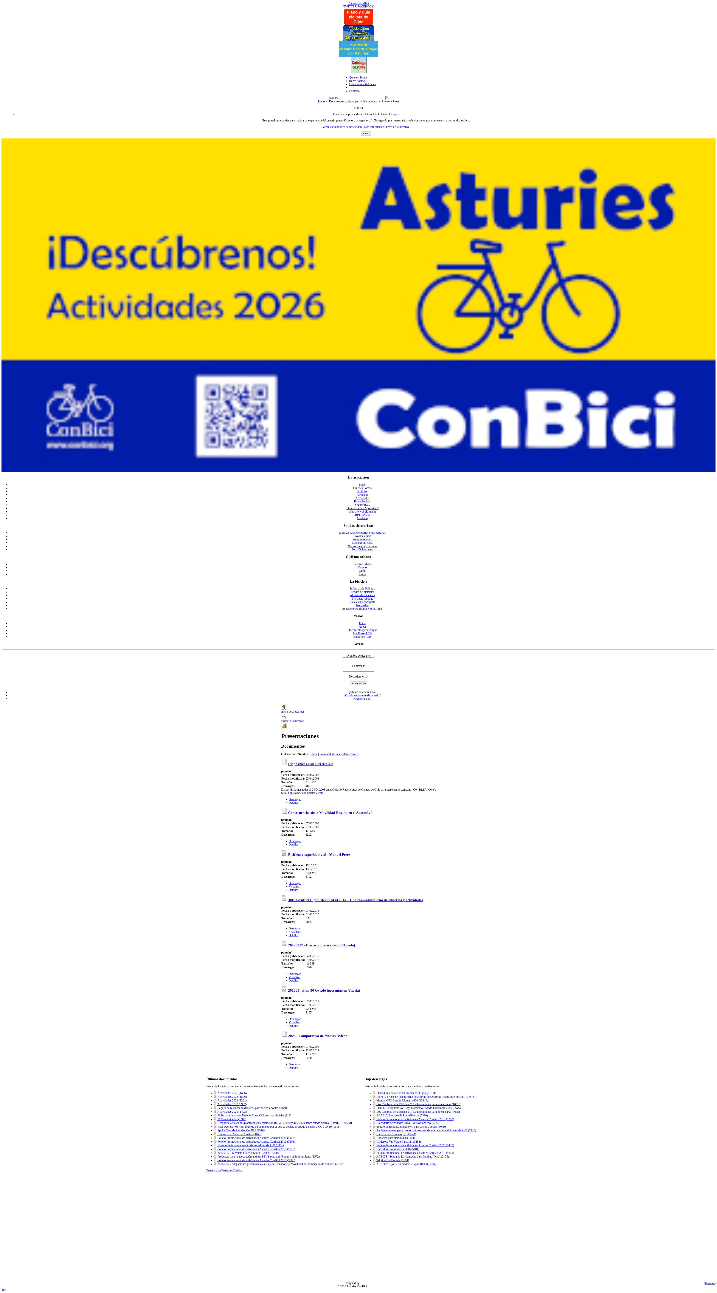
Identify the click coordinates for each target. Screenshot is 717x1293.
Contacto (354, 90)
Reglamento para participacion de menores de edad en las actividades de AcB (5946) (426, 1130)
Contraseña (358, 665)
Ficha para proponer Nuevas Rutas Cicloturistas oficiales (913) (254, 1115)
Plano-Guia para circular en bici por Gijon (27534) (406, 1093)
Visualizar (294, 886)
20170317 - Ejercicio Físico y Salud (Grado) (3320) (248, 1152)
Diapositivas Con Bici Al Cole (310, 764)
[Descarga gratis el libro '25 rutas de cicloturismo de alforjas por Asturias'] (358, 56)
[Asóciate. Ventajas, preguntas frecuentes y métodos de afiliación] (358, 40)
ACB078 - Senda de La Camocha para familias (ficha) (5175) (412, 1156)
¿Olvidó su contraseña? (362, 692)
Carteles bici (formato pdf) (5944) (396, 1134)
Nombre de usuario (358, 655)
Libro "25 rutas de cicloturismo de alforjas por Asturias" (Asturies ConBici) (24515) (425, 1096)
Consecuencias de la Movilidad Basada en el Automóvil (330, 813)
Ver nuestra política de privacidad (342, 126)
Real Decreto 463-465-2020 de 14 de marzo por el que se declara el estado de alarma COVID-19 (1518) (278, 1126)
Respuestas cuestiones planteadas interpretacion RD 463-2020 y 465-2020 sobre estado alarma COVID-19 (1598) (284, 1122)
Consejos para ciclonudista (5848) (396, 1137)
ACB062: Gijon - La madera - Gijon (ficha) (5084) (406, 1164)
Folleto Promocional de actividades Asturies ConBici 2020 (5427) (256, 1137)
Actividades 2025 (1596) (232, 1096)
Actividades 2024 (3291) (232, 1100)
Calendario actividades (362, 84)
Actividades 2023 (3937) (232, 1104)
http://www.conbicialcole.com (305, 792)
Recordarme (356, 676)
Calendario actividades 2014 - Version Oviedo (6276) (407, 1122)
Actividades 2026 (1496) (232, 1093)
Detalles (293, 802)
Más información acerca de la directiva (386, 126)
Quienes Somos (358, 77)
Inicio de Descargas (292, 711)
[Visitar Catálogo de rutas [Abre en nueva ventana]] (359, 71)
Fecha (313, 754)
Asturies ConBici (358, 3)
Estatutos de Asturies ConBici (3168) (239, 1134)
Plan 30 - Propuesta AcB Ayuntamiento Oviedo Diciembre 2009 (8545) (418, 1108)
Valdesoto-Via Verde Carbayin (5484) (398, 1141)
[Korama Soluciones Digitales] (709, 1283)
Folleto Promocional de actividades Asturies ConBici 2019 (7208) (256, 1141)
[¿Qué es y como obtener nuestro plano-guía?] (359, 24)
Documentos (370, 101)
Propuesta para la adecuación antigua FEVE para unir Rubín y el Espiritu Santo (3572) (268, 1156)
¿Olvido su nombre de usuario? (362, 695)
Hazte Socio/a (357, 80)
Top (3, 1289)
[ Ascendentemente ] (346, 754)
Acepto (366, 133)
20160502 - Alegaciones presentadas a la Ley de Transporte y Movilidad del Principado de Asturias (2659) (280, 1164)
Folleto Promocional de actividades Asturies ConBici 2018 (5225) (256, 1149)
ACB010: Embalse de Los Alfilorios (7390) (402, 1115)
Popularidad (326, 754)
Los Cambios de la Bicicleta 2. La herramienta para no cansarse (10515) (418, 1104)
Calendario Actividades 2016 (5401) (397, 1149)
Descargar (295, 799)
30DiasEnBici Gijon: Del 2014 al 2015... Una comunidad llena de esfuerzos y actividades (355, 900)
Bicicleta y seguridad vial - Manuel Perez (319, 855)
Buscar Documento (292, 721)
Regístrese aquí (362, 698)
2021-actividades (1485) (231, 1119)
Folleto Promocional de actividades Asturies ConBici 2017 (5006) (256, 1160)
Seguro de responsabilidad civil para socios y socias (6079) (252, 1108)
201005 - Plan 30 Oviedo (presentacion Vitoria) (324, 990)
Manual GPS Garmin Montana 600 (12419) (402, 1100)
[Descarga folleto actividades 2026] (358, 471)
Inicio (321, 101)
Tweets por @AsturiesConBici (224, 1170)
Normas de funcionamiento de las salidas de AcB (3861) (250, 1145)
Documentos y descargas (343, 101)
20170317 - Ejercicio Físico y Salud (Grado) (321, 945)
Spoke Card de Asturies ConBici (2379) (241, 1130)
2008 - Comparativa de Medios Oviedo (317, 1036)
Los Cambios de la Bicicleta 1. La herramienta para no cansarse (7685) (418, 1111)
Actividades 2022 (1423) (232, 1111)
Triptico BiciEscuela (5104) (392, 1160)
